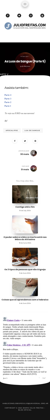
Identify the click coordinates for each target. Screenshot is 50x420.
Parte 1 (7, 105)
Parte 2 (7, 102)
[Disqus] (25, 348)
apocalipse (12, 130)
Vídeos (25, 56)
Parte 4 (7, 95)
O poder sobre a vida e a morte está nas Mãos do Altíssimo (25, 238)
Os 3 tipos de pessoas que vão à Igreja (25, 269)
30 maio (24, 154)
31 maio (25, 169)
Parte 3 (7, 98)
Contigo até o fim (25, 206)
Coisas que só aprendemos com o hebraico (25, 299)
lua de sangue (32, 130)
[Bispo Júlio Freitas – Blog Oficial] (25, 33)
